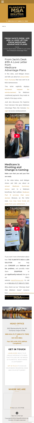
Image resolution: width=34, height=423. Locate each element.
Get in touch (13, 366)
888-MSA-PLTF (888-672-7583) (18, 283)
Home (17, 47)
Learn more (12, 353)
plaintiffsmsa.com (17, 280)
